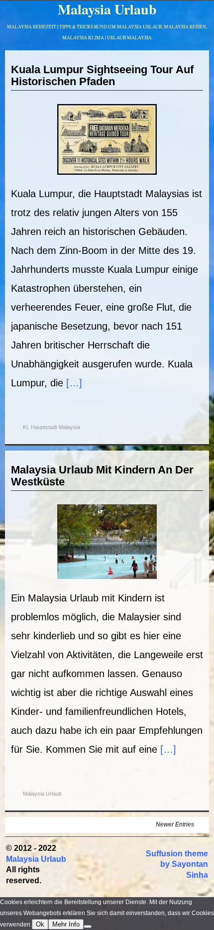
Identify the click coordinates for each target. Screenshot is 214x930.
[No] (88, 926)
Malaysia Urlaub (42, 794)
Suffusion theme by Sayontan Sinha (177, 864)
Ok (40, 924)
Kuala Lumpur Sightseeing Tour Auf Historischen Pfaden (102, 75)
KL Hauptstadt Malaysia (51, 427)
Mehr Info (66, 924)
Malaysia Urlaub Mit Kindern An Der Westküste (102, 476)
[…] (74, 382)
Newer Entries (175, 824)
